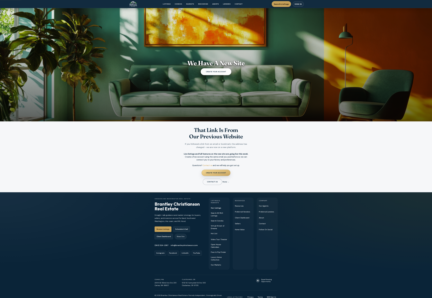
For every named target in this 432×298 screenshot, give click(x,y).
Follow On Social (265, 229)
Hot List (214, 233)
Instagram (160, 253)
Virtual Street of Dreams (217, 227)
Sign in (298, 4)
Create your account (216, 72)
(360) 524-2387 (161, 245)
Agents (215, 4)
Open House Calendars (216, 245)
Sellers (238, 224)
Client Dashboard (164, 236)
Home (225, 182)
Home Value (240, 229)
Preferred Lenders (266, 212)
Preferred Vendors (242, 212)
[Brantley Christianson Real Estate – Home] (133, 4)
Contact (239, 4)
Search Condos (217, 221)
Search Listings (281, 4)
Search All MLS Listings (217, 214)
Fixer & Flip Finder (218, 252)
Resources (203, 4)
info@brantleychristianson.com (184, 245)
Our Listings (216, 208)
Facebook (173, 253)
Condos (178, 4)
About (261, 218)
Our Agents (263, 206)
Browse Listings (163, 229)
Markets (190, 4)
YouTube (196, 253)
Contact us (207, 165)
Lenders (227, 4)
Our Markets (216, 265)
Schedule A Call (181, 229)
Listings (167, 4)
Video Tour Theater (219, 239)
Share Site (180, 236)
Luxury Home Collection (216, 258)
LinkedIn (185, 253)
